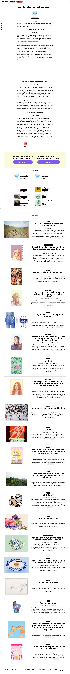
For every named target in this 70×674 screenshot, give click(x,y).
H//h (5, 669)
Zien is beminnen (48, 603)
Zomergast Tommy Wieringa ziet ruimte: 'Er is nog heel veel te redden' (48, 294)
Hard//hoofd (4, 1)
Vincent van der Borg (45, 298)
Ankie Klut (45, 497)
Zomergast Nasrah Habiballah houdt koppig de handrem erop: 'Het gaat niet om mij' (48, 383)
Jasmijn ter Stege (55, 565)
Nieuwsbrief (16, 669)
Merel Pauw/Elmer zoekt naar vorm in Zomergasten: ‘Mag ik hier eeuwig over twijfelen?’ (48, 338)
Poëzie (48, 580)
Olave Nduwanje (45, 605)
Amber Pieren (53, 456)
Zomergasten (48, 290)
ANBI (40, 669)
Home (8, 669)
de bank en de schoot (48, 582)
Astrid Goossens (44, 342)
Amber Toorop (53, 480)
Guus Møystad (54, 521)
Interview (48, 406)
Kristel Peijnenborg (53, 542)
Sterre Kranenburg (54, 274)
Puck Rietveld (54, 432)
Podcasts (56, 669)
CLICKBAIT (48, 495)
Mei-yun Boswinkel (45, 363)
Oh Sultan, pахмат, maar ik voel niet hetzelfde (48, 225)
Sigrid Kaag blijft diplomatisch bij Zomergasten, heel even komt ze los (48, 249)
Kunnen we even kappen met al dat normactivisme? (48, 647)
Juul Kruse (45, 253)
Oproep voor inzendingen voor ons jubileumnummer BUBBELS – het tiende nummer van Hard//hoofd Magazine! (48, 627)
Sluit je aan (21, 162)
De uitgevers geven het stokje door (48, 408)
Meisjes (48, 361)
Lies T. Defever (44, 387)
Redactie (36, 19)
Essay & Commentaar (48, 245)
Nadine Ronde (45, 318)
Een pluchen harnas (48, 518)
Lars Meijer (44, 542)
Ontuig (48, 430)
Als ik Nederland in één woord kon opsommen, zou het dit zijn (48, 562)
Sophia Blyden (49, 584)
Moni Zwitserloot (45, 432)
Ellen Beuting (54, 318)
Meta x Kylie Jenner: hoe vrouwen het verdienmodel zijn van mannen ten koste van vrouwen (48, 452)
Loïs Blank (45, 456)
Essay (48, 221)
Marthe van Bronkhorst (44, 565)
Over (12, 669)
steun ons (19, 1)
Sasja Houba (53, 497)
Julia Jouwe (45, 480)
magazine (12, 1)
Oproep (48, 621)
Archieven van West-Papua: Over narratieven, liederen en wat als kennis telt (48, 476)
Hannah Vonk (54, 363)
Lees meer (57, 237)
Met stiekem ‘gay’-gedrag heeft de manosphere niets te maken (48, 539)
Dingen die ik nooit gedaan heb (48, 272)
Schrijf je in (47, 162)
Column (48, 447)
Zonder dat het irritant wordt (35, 7)
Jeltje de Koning (53, 253)
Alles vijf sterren (35, 18)
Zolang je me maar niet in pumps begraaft (48, 315)
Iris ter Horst (54, 605)
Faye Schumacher (44, 274)
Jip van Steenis (49, 228)
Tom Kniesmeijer (45, 521)
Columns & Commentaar (48, 535)
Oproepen (44, 669)
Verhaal (48, 270)
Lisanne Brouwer (49, 410)
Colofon (21, 669)
